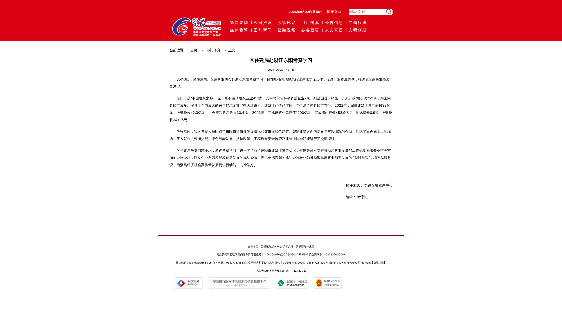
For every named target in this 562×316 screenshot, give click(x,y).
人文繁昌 (334, 30)
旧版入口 (334, 12)
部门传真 (310, 22)
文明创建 (358, 30)
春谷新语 (310, 30)
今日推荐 (263, 22)
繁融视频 (286, 30)
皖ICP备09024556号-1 (294, 254)
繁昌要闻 (239, 22)
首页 (193, 50)
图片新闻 (263, 30)
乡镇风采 (286, 22)
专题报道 (358, 22)
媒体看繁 (239, 30)
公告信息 (334, 22)
